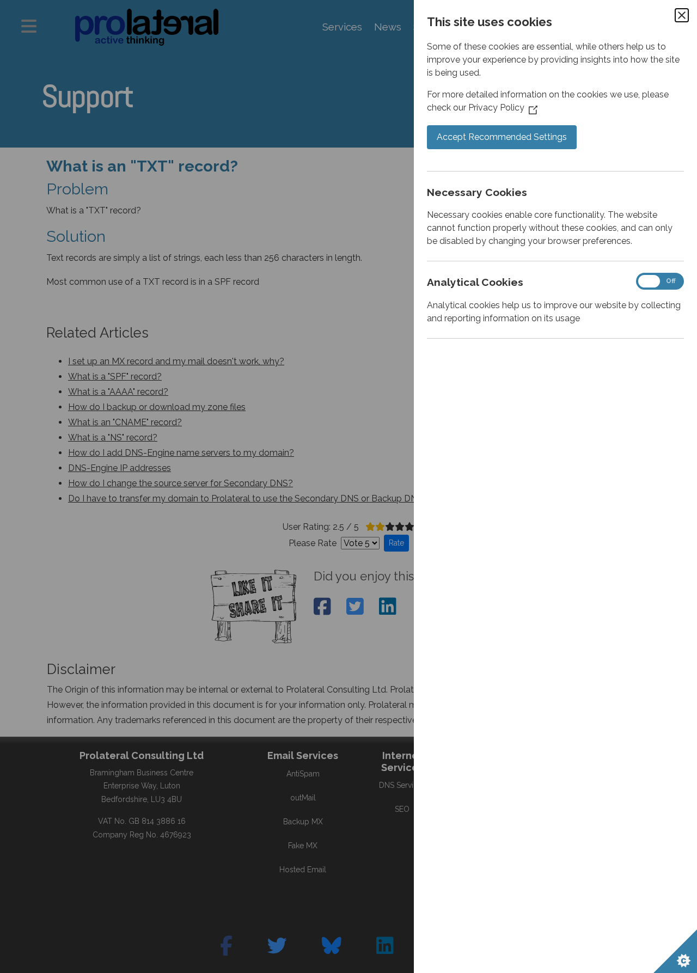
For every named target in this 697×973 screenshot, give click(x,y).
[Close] (681, 15)
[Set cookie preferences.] (675, 951)
